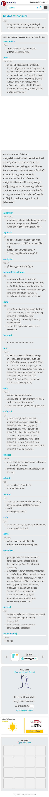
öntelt (6, 57)
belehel (7, 607)
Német (32, 672)
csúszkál (7, 411)
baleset (7, 455)
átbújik (6, 478)
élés (5, 388)
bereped (7, 335)
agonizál (7, 232)
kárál (5, 302)
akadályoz (8, 550)
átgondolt (8, 213)
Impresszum (18, 795)
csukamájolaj (10, 633)
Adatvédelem (30, 795)
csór (5, 517)
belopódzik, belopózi (13, 272)
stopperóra (9, 41)
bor (5, 348)
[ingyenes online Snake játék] (15, 657)
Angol (25, 672)
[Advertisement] (24, 123)
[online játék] (29, 659)
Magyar (18, 672)
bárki (6, 534)
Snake (29, 654)
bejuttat (7, 494)
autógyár (7, 259)
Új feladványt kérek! (24, 710)
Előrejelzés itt (34, 731)
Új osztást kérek (24, 743)
